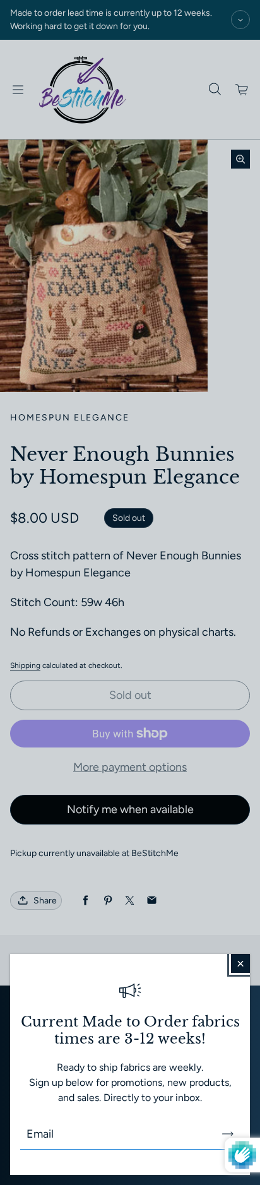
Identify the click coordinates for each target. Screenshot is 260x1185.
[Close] (240, 963)
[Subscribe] (227, 1134)
